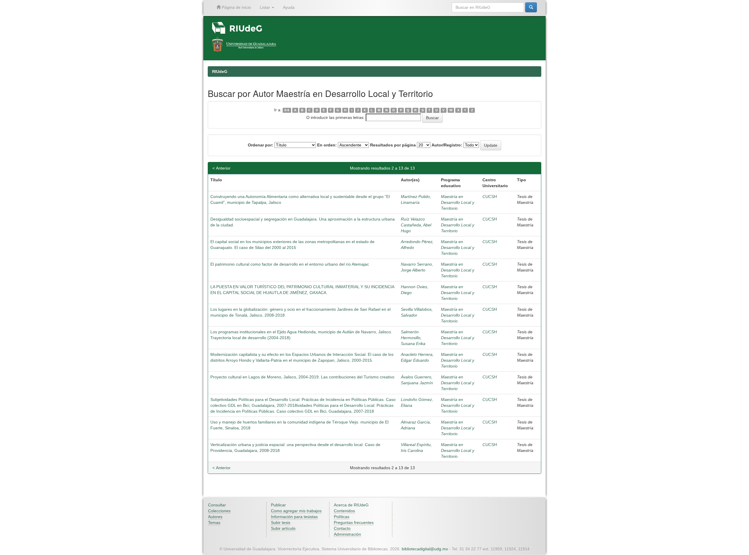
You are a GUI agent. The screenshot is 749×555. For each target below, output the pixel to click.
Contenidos (344, 510)
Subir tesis (280, 522)
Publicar (278, 505)
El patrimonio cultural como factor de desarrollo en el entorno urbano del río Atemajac (289, 264)
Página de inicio (236, 7)
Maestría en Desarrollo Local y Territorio (457, 202)
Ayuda (289, 7)
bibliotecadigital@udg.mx (425, 549)
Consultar (217, 505)
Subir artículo (283, 528)
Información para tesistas (294, 516)
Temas (214, 522)
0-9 (286, 110)
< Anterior (221, 168)
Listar (265, 7)
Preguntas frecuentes (354, 522)
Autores (215, 516)
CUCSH (489, 196)
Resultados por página (393, 145)
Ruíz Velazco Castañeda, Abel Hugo (416, 225)
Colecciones (219, 510)
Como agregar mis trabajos (296, 510)
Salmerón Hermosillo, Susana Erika (413, 337)
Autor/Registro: (447, 145)
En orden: (327, 145)
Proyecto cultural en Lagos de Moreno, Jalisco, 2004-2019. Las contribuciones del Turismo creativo (302, 377)
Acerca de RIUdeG (351, 505)
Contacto (342, 528)
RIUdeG (219, 71)
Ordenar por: (260, 145)
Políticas (341, 516)
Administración (347, 534)
